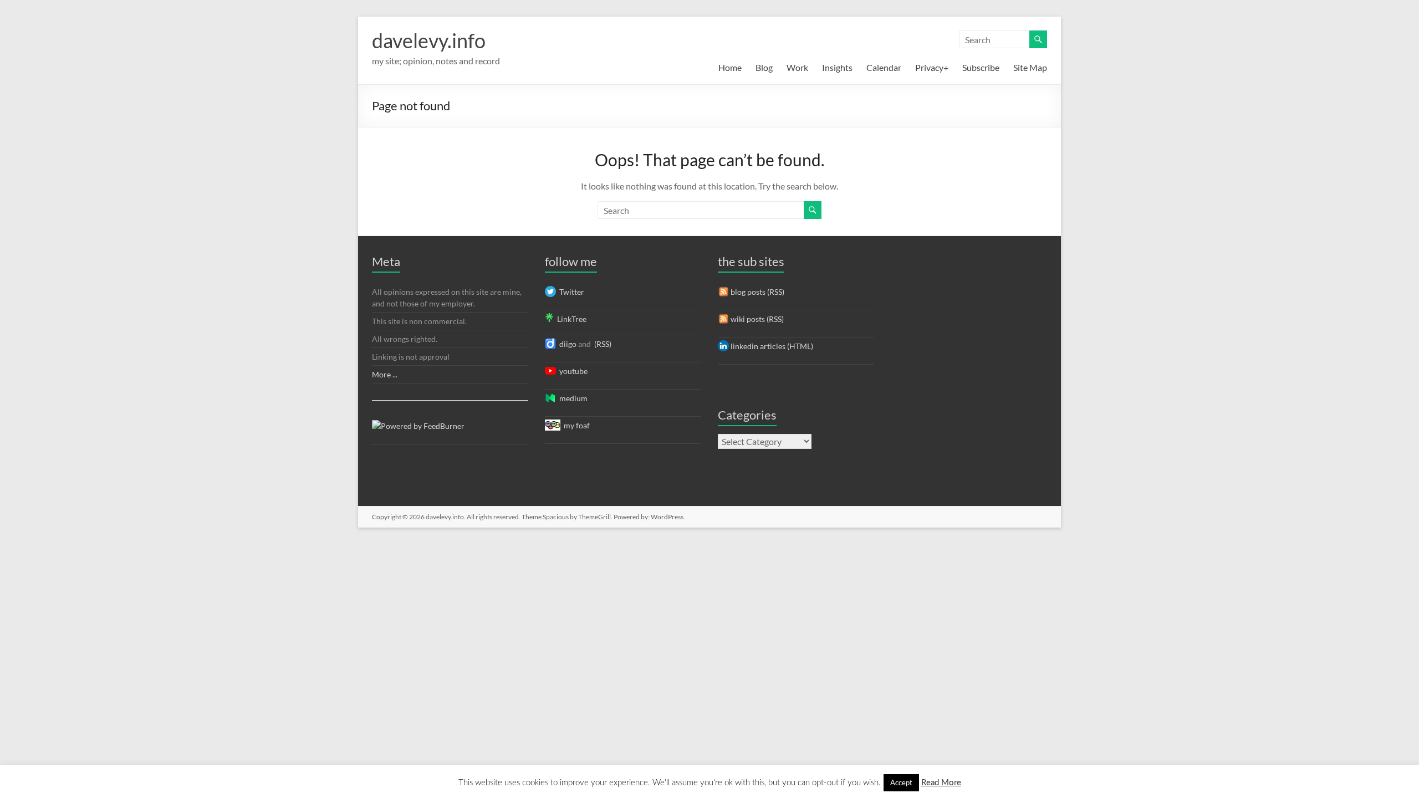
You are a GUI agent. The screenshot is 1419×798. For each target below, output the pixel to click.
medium (572, 398)
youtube (572, 371)
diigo (566, 344)
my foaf (575, 425)
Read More (941, 783)
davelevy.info (429, 40)
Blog (764, 67)
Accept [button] (901, 782)
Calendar (883, 67)
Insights (837, 67)
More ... (384, 374)
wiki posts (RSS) (756, 319)
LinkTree (570, 319)
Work (797, 67)
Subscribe (980, 67)
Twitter (570, 291)
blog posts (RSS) (756, 291)
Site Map (1030, 67)
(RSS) (602, 344)
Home (730, 67)
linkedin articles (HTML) (771, 346)
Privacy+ (931, 67)
